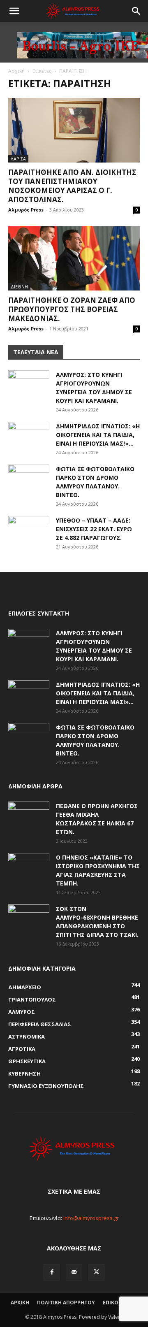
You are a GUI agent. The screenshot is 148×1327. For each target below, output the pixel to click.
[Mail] (74, 1272)
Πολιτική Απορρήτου (66, 1302)
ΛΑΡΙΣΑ (18, 159)
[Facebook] (52, 1272)
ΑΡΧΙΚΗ (20, 1302)
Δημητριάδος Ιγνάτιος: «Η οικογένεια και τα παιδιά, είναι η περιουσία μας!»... (98, 434)
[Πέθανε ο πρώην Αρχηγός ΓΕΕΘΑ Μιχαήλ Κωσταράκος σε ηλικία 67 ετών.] (28, 816)
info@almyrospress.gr (91, 1218)
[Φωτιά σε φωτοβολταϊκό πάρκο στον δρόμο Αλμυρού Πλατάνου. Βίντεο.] (28, 479)
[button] (14, 11)
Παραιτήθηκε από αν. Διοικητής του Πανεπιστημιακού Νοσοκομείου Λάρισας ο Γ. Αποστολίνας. (72, 185)
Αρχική (16, 70)
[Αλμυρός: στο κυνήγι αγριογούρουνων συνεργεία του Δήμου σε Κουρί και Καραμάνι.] (28, 384)
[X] (96, 1272)
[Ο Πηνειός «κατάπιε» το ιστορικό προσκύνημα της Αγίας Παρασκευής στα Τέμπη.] (28, 867)
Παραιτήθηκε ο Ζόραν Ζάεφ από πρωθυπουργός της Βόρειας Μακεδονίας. (71, 309)
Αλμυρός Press (26, 210)
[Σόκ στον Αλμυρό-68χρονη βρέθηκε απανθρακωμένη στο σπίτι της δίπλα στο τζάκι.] (28, 918)
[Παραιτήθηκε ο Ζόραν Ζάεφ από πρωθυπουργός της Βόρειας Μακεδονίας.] (74, 258)
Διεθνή (19, 287)
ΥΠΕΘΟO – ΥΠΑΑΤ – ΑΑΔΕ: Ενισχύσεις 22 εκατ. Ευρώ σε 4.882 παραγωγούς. (94, 528)
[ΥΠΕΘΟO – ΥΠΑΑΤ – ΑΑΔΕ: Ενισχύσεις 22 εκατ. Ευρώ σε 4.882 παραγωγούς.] (28, 530)
